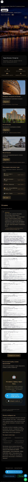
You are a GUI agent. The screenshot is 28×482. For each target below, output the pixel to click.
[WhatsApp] (25, 479)
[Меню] (25, 17)
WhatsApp (21, 476)
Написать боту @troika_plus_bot (15, 395)
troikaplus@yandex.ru (17, 12)
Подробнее (6, 101)
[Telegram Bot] (25, 475)
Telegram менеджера (9, 476)
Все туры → (7, 197)
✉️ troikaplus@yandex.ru (14, 401)
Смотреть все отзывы (14, 355)
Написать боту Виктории (15, 471)
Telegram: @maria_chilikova (5, 14)
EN (12, 14)
